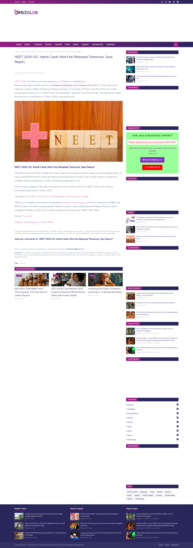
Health (159, 492)
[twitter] (169, 2)
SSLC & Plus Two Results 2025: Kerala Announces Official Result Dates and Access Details (68, 292)
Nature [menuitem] (58, 44)
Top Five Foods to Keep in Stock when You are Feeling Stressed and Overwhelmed (157, 313)
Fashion (152, 418)
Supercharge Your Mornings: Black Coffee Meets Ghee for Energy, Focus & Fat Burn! (155, 294)
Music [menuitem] (75, 44)
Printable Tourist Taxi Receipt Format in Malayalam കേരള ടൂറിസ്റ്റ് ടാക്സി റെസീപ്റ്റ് (43, 515)
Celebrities (152, 409)
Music (152, 426)
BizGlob (140, 333)
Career (23, 51)
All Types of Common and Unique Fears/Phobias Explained (155, 303)
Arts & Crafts (132, 492)
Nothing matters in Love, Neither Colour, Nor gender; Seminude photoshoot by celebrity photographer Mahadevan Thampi (156, 339)
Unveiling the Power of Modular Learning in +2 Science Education (105, 290)
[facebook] (166, 2)
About (24, 2)
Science (159, 495)
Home (17, 2)
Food (152, 492)
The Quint (27, 216)
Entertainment (152, 413)
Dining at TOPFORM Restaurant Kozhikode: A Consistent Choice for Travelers (45, 534)
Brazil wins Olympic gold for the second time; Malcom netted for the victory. (102, 524)
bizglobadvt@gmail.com (153, 160)
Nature (137, 495)
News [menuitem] (27, 44)
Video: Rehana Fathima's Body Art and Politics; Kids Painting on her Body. (157, 349)
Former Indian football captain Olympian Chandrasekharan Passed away (100, 515)
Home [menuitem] (18, 44)
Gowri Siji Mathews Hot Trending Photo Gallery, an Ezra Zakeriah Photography (154, 330)
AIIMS (43, 222)
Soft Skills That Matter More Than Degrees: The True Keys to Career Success (31, 292)
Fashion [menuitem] (38, 44)
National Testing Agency (75, 202)
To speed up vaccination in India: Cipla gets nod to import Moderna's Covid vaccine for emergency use (155, 218)
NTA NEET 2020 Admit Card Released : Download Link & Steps (57, 196)
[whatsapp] (162, 2)
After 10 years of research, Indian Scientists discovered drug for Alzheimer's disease (157, 228)
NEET (50, 222)
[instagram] (173, 2)
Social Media (170, 495)
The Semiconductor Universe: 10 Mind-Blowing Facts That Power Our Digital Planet (155, 58)
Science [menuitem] (85, 44)
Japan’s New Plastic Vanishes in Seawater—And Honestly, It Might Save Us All (155, 68)
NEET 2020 (20, 81)
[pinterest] (177, 2)
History (168, 492)
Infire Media (61, 545)
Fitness (152, 422)
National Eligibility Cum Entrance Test (73, 85)
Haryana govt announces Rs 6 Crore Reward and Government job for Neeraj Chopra (101, 534)
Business (152, 405)
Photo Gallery (148, 495)
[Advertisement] (137, 22)
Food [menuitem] (67, 44)
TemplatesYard (78, 545)
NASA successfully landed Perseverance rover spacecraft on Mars (156, 237)
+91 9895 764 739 (153, 167)
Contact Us (174, 545)
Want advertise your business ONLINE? (152, 142)
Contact (32, 2)
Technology (152, 439)
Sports (152, 435)
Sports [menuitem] (48, 44)
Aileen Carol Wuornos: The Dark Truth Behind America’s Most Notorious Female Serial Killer (45, 524)
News (152, 431)
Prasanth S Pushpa (22, 73)
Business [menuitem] (111, 44)
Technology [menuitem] (97, 44)
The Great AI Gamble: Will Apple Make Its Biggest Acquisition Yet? (156, 77)
